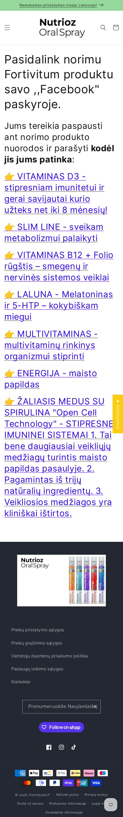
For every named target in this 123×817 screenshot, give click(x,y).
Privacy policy (96, 795)
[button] (7, 27)
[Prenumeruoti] (94, 706)
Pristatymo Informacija (67, 804)
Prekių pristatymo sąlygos (37, 630)
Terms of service (30, 804)
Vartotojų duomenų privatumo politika (49, 656)
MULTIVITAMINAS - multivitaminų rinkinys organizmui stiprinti (51, 345)
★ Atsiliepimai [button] (117, 413)
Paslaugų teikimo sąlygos (37, 669)
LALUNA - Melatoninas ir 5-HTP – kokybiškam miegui (58, 305)
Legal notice (102, 804)
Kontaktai (20, 682)
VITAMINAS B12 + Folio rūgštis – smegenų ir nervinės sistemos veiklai (59, 266)
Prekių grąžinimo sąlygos (36, 643)
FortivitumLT (39, 795)
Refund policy (67, 795)
